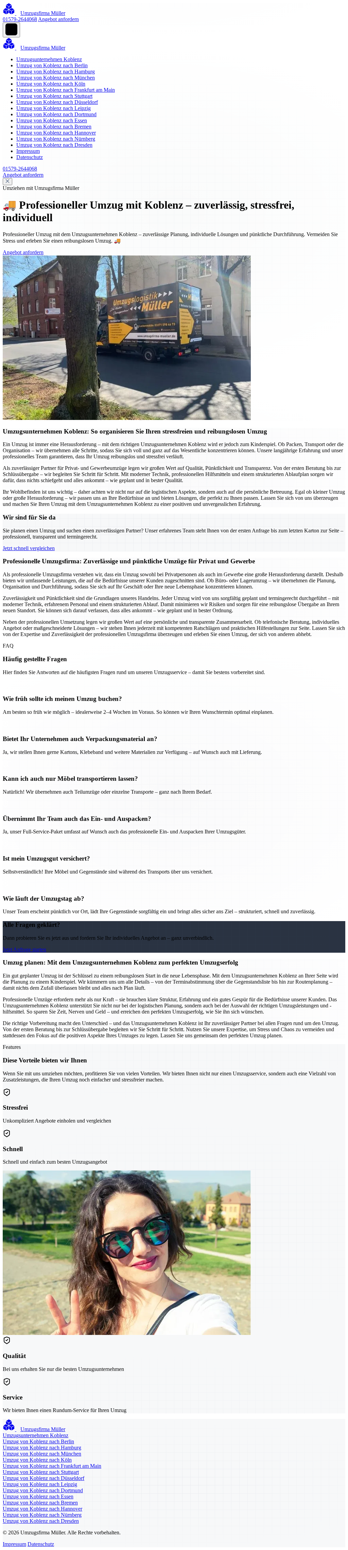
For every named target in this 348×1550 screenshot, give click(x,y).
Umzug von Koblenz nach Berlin (52, 65)
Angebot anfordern (58, 19)
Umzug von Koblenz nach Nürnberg (55, 139)
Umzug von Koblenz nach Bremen (53, 126)
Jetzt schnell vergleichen (29, 548)
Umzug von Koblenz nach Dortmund (56, 114)
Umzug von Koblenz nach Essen (51, 120)
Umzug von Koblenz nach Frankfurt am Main (65, 90)
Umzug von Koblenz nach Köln (50, 84)
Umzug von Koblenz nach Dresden (54, 145)
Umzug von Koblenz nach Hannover (56, 133)
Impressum (28, 151)
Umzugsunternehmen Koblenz (49, 59)
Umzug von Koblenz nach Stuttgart (54, 96)
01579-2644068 (20, 19)
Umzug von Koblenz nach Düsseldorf (57, 102)
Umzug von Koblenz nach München (55, 78)
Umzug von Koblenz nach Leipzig (53, 108)
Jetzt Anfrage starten (24, 949)
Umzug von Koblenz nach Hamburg (55, 71)
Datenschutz (29, 157)
